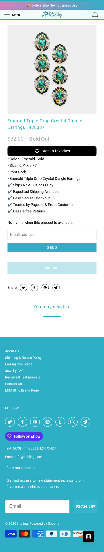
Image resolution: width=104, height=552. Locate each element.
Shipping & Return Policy (23, 358)
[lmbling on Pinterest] (48, 422)
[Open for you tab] (88, 536)
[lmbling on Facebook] (23, 422)
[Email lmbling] (86, 422)
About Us (12, 351)
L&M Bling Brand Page (22, 390)
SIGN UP (85, 506)
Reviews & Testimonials (22, 377)
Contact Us (13, 384)
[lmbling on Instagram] (74, 422)
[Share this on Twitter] (23, 287)
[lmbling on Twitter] (11, 422)
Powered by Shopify (44, 523)
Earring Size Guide (18, 364)
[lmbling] (52, 14)
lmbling (22, 523)
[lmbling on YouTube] (36, 422)
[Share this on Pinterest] (44, 287)
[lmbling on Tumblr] (61, 422)
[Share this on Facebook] (34, 287)
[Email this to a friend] (55, 287)
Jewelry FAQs (15, 371)
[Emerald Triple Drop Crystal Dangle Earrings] (52, 69)
